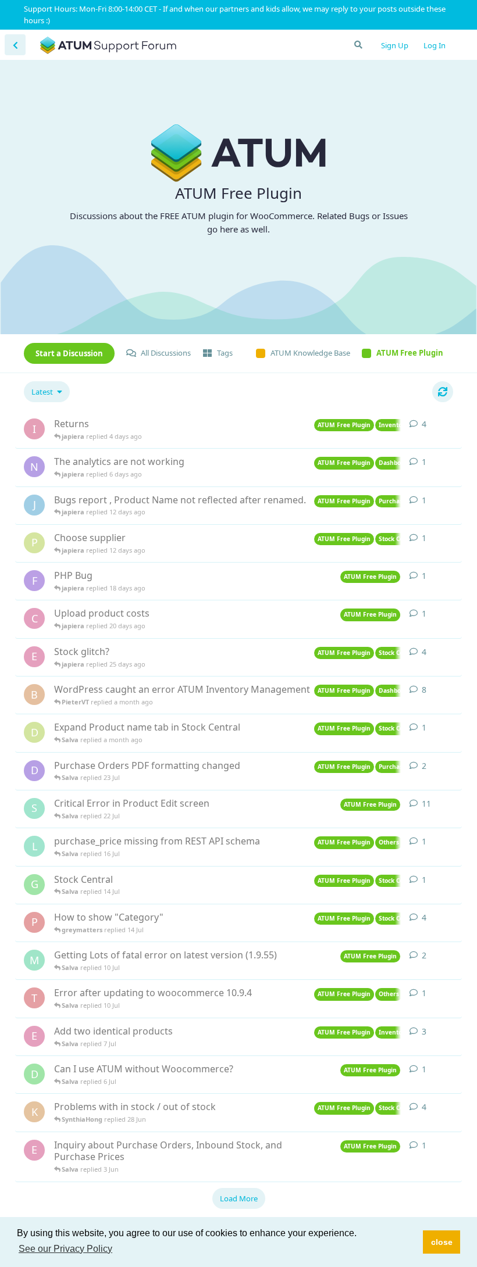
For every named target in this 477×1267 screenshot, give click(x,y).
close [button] (442, 1242)
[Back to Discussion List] (15, 44)
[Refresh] (442, 391)
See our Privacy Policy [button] (65, 1249)
